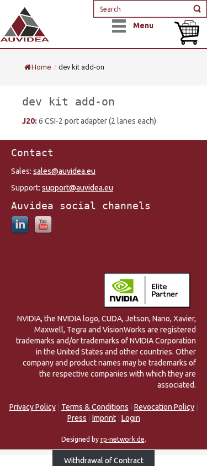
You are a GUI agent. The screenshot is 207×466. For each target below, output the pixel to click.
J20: (30, 120)
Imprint (104, 418)
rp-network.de (122, 439)
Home (41, 67)
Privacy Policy (32, 407)
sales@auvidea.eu (64, 171)
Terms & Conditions (95, 407)
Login (130, 418)
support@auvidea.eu (77, 187)
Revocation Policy (164, 407)
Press (77, 418)
